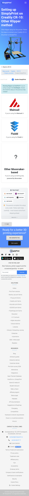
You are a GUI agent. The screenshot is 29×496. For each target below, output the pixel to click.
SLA (14, 463)
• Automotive (15, 336)
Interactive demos (15, 360)
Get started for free (14, 237)
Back (7, 224)
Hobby (14, 288)
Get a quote (14, 243)
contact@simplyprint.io (16, 437)
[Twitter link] (13, 254)
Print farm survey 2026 (14, 366)
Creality (13, 71)
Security (14, 479)
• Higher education (15, 320)
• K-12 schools (15, 317)
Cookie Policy (14, 482)
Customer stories (14, 363)
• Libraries (15, 327)
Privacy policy (14, 453)
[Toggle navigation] (25, 2)
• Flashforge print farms (15, 311)
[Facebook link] (6, 254)
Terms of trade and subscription (14, 450)
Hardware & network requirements (14, 415)
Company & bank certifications (14, 472)
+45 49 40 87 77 (16, 440)
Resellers (14, 343)
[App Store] (18, 258)
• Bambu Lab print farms (15, 294)
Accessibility (14, 466)
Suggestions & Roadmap (14, 405)
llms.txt (14, 421)
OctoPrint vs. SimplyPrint (14, 379)
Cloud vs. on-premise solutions (14, 418)
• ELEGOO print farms (15, 307)
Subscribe (22, 272)
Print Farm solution (14, 291)
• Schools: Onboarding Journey (15, 330)
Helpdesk (14, 398)
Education (14, 314)
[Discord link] (2, 254)
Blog (14, 353)
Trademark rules (14, 456)
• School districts (15, 323)
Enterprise (14, 333)
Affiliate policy (15, 459)
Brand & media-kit (14, 382)
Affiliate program (14, 392)
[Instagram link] (17, 254)
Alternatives (14, 369)
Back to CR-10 (7, 67)
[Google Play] (6, 258)
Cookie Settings (15, 485)
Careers (15, 446)
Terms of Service (21, 275)
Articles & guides (14, 357)
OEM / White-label (14, 340)
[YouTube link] (9, 254)
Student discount (14, 386)
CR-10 (18, 71)
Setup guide (5, 71)
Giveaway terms (14, 469)
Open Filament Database (14, 376)
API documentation (14, 402)
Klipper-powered (8, 73)
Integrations (14, 373)
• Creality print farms (15, 301)
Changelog (14, 408)
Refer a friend (14, 389)
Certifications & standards (14, 475)
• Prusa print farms (15, 298)
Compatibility (14, 411)
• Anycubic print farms (15, 304)
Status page (14, 395)
